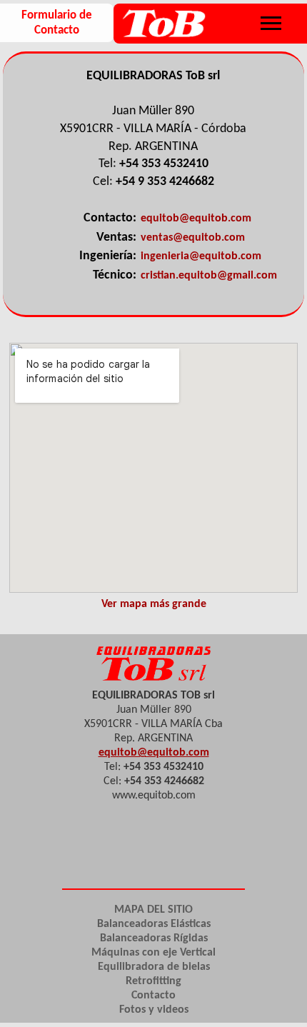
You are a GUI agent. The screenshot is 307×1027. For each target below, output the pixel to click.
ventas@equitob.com (193, 238)
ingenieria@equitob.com (201, 256)
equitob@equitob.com (196, 218)
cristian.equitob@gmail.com (209, 275)
